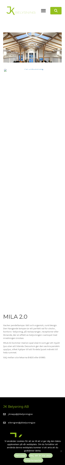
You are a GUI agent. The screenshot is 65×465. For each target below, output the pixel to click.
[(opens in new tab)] (32, 187)
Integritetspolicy (33, 460)
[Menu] (43, 10)
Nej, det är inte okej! (40, 455)
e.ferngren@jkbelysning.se (21, 422)
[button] (56, 11)
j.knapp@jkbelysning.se (20, 414)
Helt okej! (20, 455)
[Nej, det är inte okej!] (61, 451)
